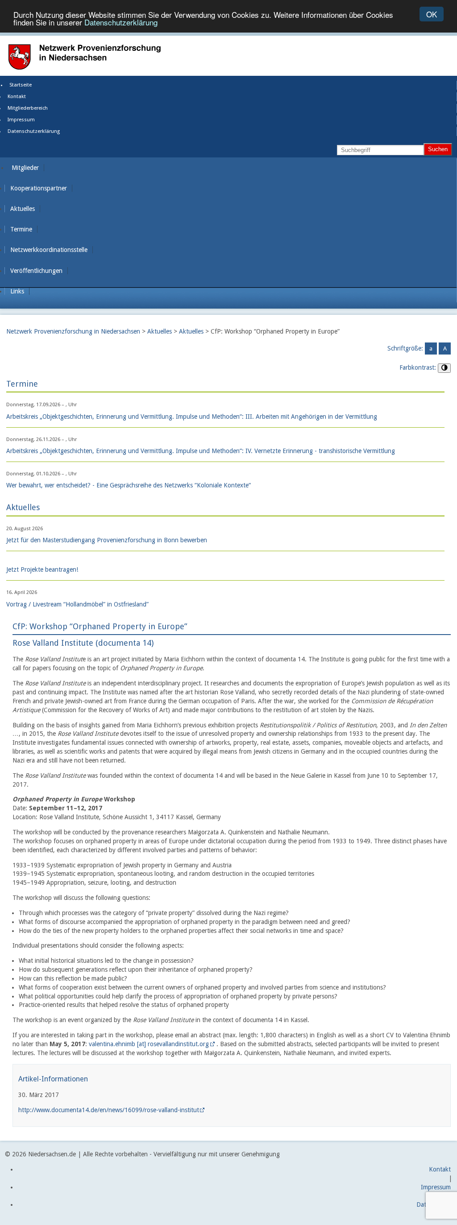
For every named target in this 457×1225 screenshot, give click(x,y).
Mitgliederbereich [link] (28, 108)
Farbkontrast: (417, 367)
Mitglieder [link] (25, 167)
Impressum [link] (21, 120)
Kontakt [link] (17, 96)
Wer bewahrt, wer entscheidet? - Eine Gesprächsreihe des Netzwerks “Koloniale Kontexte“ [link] (128, 485)
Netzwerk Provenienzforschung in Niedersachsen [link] (73, 331)
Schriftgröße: (405, 348)
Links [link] (17, 291)
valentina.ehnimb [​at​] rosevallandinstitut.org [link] (149, 1044)
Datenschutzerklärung (121, 22)
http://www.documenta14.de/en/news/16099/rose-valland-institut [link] (108, 1110)
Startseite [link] (20, 85)
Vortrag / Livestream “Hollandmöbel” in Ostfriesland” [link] (77, 604)
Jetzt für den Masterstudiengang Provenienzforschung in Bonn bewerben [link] (106, 540)
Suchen (438, 149)
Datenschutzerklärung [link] (34, 131)
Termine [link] (21, 229)
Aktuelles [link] (22, 208)
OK (431, 14)
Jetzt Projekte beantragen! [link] (42, 569)
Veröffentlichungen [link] (36, 270)
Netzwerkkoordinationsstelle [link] (48, 249)
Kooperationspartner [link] (38, 188)
